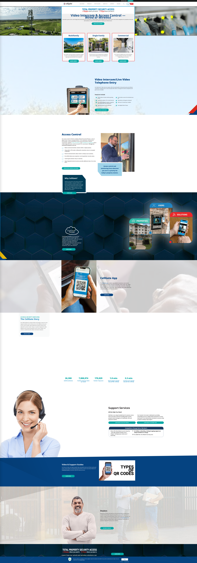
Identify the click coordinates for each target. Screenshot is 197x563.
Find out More (27, 333)
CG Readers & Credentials (87, 142)
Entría (73, 142)
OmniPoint (77, 142)
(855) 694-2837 (124, 0)
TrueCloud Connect (66, 470)
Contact (130, 0)
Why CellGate (97, 3)
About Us (105, 3)
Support (112, 3)
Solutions (82, 3)
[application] (98, 560)
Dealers (118, 3)
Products (89, 3)
